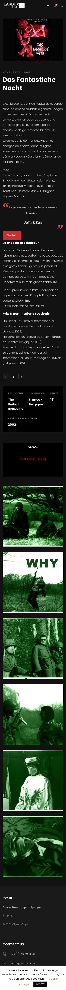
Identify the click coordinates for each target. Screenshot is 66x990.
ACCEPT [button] (40, 984)
